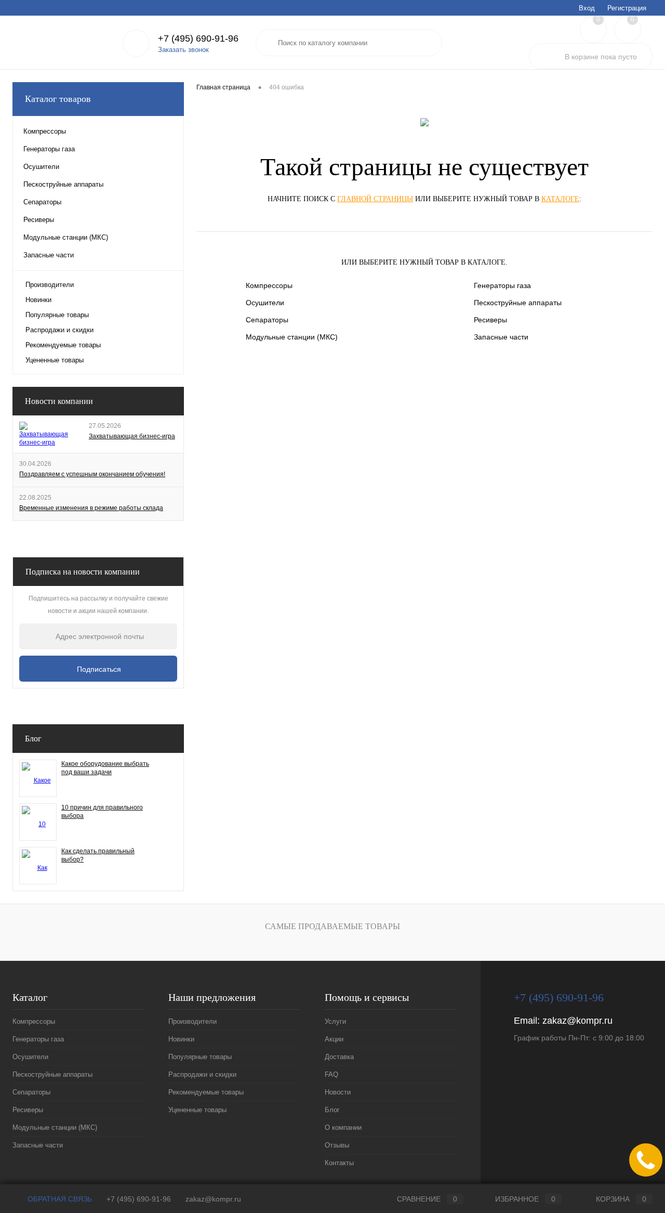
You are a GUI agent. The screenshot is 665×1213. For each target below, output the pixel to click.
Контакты (299, 7)
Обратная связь (58, 1199)
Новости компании (59, 401)
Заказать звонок (183, 50)
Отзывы (260, 7)
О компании (219, 7)
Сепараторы (267, 320)
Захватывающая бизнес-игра (132, 436)
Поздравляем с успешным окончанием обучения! (92, 474)
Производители (49, 285)
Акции (53, 7)
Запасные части (501, 337)
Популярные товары (57, 315)
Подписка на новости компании (82, 571)
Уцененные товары (54, 360)
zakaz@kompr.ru (577, 1020)
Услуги (22, 7)
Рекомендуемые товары (63, 345)
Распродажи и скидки (59, 330)
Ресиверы (490, 320)
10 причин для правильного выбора (102, 811)
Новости (150, 7)
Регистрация (626, 8)
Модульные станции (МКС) (292, 337)
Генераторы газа (502, 285)
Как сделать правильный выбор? (98, 855)
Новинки (38, 300)
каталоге (560, 199)
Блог (182, 7)
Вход (587, 8)
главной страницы (375, 199)
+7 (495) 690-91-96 (139, 1199)
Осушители (265, 302)
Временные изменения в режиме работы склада (91, 508)
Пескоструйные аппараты (518, 302)
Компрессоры (269, 285)
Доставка (87, 7)
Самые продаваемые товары (332, 926)
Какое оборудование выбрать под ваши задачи (105, 768)
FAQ (120, 7)
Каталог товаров (58, 99)
